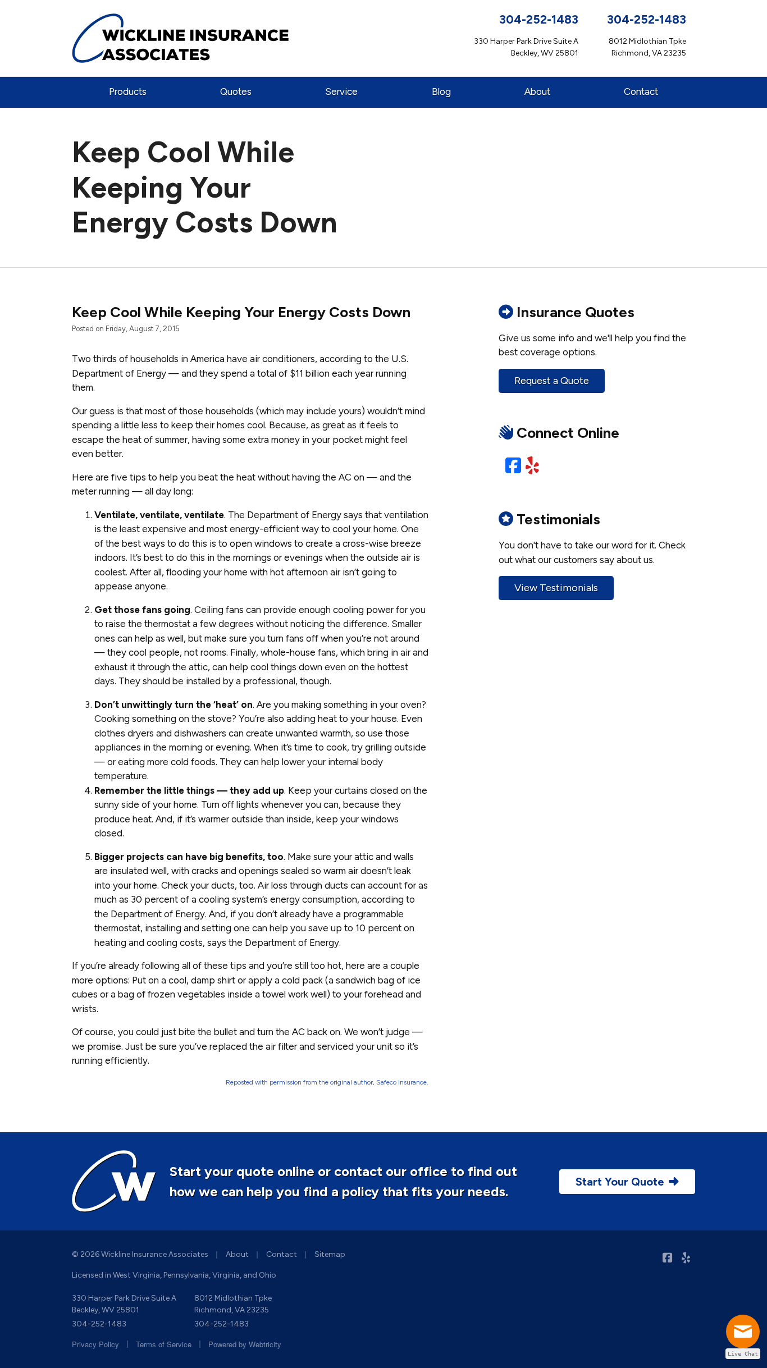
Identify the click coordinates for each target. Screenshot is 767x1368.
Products (128, 91)
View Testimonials (556, 588)
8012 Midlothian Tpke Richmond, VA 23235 (233, 1304)
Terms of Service (163, 1344)
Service (341, 91)
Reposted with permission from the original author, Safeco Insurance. (327, 1082)
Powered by (244, 1344)
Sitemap (329, 1254)
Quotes (236, 91)
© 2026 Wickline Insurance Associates (140, 1254)
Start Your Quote (620, 1181)
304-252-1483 (538, 19)
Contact (641, 91)
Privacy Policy (95, 1344)
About (537, 91)
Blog (441, 91)
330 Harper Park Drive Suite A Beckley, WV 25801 (124, 1304)
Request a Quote (551, 380)
